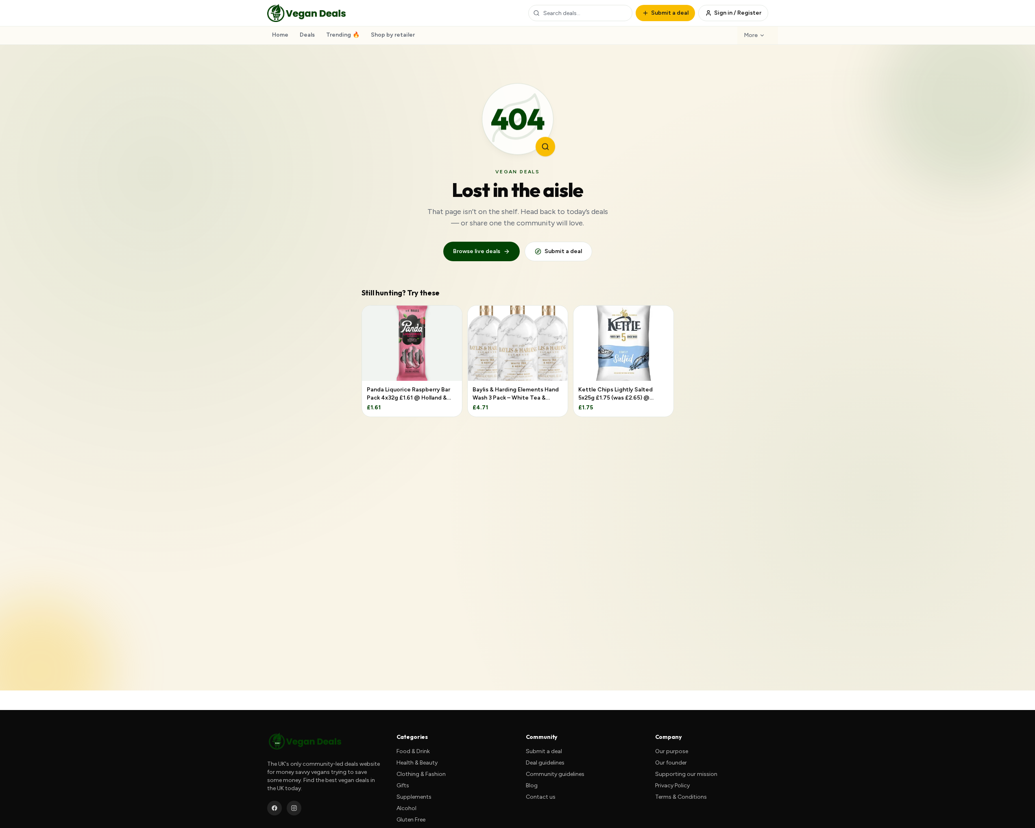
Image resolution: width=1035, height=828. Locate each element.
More (751, 35)
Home (280, 34)
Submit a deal (563, 251)
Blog (532, 785)
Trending (343, 34)
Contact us (541, 796)
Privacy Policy (672, 785)
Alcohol (406, 808)
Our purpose (671, 751)
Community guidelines (555, 774)
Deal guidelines (545, 762)
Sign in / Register (737, 12)
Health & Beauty (417, 762)
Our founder (671, 762)
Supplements (414, 796)
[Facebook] (274, 808)
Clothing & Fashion (421, 774)
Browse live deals (476, 251)
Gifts (403, 785)
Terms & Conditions (681, 796)
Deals (307, 34)
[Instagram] (294, 808)
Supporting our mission (686, 774)
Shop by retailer (393, 34)
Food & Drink (413, 751)
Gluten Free (411, 819)
